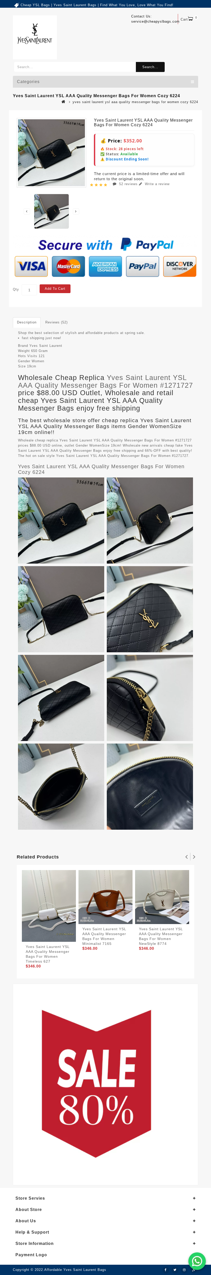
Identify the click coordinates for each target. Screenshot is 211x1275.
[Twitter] (175, 1270)
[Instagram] (184, 1270)
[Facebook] (165, 1270)
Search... (150, 67)
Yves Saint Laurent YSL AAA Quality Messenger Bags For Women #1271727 (105, 381)
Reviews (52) (56, 322)
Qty (16, 289)
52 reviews (128, 184)
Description (27, 322)
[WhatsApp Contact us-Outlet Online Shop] (197, 1261)
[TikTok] (193, 1270)
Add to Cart (55, 289)
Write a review (157, 184)
